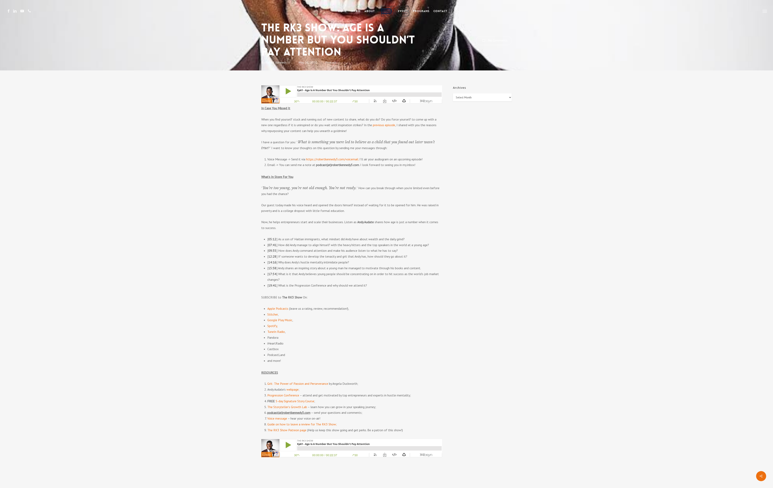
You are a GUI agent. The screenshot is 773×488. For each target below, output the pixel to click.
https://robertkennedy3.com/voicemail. (332, 159)
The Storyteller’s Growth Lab (287, 407)
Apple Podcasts (277, 308)
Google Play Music (279, 320)
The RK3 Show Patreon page (286, 430)
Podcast (330, 62)
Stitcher (272, 314)
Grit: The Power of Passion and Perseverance (297, 384)
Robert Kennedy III (277, 62)
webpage (292, 389)
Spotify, (272, 326)
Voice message (277, 418)
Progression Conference (283, 395)
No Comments (497, 40)
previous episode (384, 125)
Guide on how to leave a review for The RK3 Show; (302, 424)
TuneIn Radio (276, 332)
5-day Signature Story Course (295, 401)
